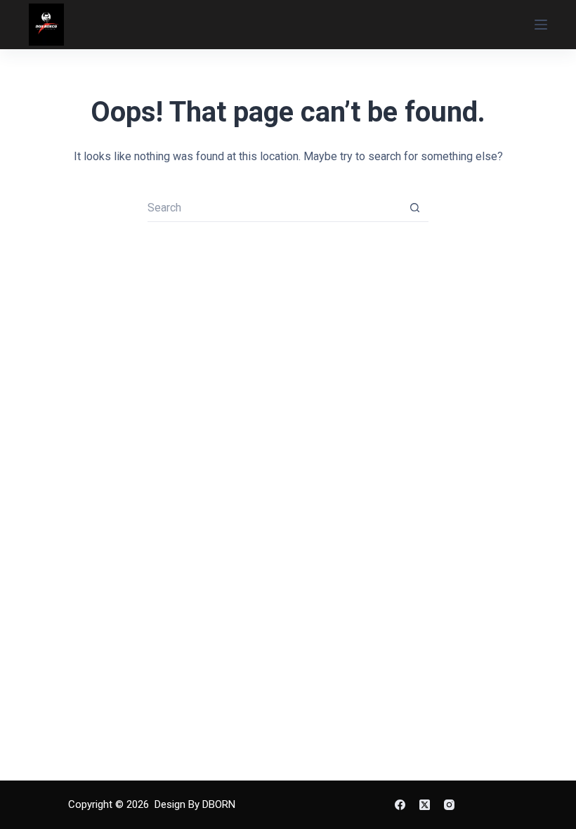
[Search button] (414, 208)
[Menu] (541, 24)
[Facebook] (400, 804)
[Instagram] (449, 804)
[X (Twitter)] (424, 804)
